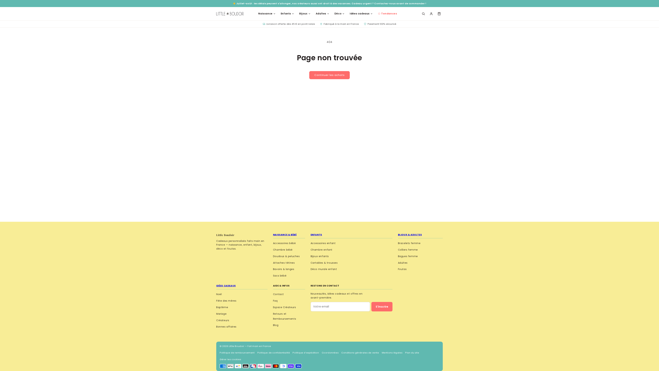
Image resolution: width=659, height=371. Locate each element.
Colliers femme (408, 249)
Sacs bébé (279, 275)
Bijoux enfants (320, 256)
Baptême (222, 307)
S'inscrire (382, 306)
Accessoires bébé (284, 243)
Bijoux (303, 13)
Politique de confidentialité (273, 352)
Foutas (402, 269)
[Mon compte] (431, 13)
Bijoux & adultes (410, 234)
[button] (439, 13)
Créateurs (222, 320)
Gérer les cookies (230, 359)
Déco (338, 13)
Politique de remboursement (237, 352)
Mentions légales (392, 352)
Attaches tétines (284, 263)
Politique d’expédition (306, 352)
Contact (278, 294)
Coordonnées (330, 352)
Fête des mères (226, 300)
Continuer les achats (329, 75)
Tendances (389, 13)
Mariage (221, 314)
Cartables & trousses (324, 263)
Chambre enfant (321, 249)
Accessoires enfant (323, 243)
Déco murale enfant (324, 269)
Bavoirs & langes (283, 269)
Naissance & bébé (285, 234)
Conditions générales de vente (360, 352)
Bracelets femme (409, 243)
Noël (219, 294)
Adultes (321, 13)
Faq (275, 300)
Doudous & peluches (286, 256)
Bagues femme (408, 256)
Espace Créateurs (284, 307)
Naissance (265, 13)
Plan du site (412, 352)
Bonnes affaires (226, 326)
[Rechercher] (423, 13)
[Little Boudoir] (230, 14)
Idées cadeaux (360, 13)
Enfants (286, 13)
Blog (275, 325)
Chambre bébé (283, 249)
